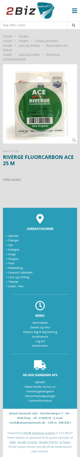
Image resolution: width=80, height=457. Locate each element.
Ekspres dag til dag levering (40, 332)
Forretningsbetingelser (40, 391)
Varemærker (40, 322)
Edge (13, 442)
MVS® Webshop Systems (39, 433)
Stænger (12, 240)
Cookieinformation (40, 400)
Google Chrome (27, 442)
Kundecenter (40, 345)
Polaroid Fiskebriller (19, 272)
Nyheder (12, 236)
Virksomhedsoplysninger (40, 396)
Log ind (40, 341)
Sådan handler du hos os (40, 387)
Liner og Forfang (28, 45)
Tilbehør (12, 282)
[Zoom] (40, 104)
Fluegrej (23, 36)
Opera (66, 442)
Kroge (11, 254)
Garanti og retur (40, 327)
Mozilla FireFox (48, 442)
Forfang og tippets (46, 40)
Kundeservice (40, 336)
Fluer (10, 263)
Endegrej (12, 249)
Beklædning (14, 268)
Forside (7, 36)
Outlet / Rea (14, 286)
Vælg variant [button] (12, 179)
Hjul (9, 245)
